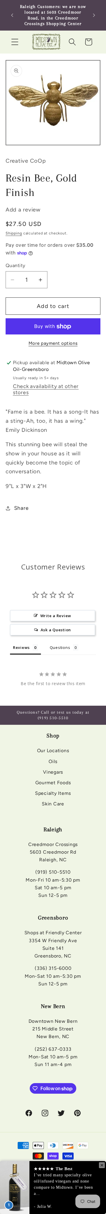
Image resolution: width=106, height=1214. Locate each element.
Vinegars (53, 772)
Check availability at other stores (46, 389)
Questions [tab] (60, 647)
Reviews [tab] (21, 647)
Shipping (14, 233)
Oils (53, 761)
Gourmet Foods (53, 782)
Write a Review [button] (56, 615)
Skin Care (53, 804)
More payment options (53, 343)
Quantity (16, 265)
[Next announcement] (93, 15)
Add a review (23, 209)
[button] (15, 42)
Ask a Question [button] (56, 629)
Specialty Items (53, 793)
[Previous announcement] (12, 15)
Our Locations (53, 750)
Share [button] (21, 508)
